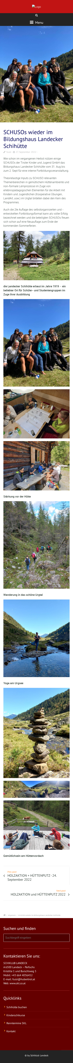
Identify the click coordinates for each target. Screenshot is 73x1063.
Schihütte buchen (16, 1007)
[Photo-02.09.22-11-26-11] (36, 74)
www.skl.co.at (17, 983)
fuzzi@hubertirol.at (23, 979)
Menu (38, 22)
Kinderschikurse (15, 1015)
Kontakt (10, 1031)
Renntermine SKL (16, 1023)
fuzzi (8, 151)
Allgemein (12, 915)
